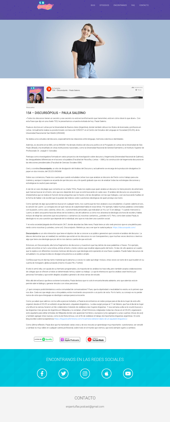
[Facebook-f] (42, 374)
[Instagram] (85, 374)
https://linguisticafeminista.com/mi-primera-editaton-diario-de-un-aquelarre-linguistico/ (90, 319)
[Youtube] (128, 374)
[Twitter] (63, 374)
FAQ (133, 5)
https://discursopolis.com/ (124, 227)
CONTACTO (144, 5)
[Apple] (106, 374)
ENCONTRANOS (120, 5)
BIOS (93, 5)
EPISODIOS (104, 5)
